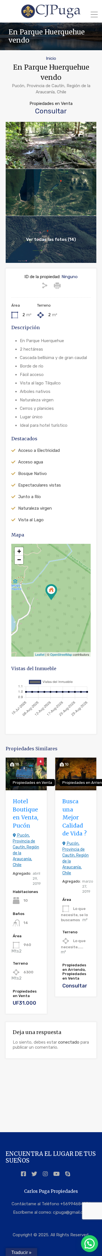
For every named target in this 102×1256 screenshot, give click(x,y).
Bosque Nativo (32, 473)
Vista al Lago (31, 519)
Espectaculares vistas (39, 485)
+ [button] (19, 551)
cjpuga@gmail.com (71, 1212)
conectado (68, 1042)
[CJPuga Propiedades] (50, 15)
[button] (89, 1243)
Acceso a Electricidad (39, 450)
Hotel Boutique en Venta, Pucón (25, 813)
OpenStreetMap (61, 654)
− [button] (19, 559)
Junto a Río (29, 496)
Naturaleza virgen (35, 508)
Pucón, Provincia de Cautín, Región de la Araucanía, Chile (26, 850)
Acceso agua (30, 462)
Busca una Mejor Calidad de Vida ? (74, 817)
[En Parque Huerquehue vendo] (51, 592)
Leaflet (39, 654)
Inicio (51, 58)
